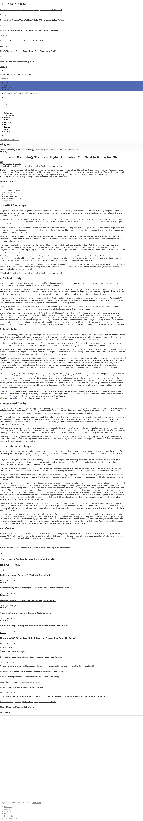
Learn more (4, 788)
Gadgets (7, 127)
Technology (8, 113)
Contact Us (7, 89)
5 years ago (12, 580)
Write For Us (7, 87)
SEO (5, 747)
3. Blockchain (8, 194)
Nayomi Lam (7, 164)
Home (2, 149)
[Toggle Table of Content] (1, 186)
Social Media (8, 749)
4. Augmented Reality (11, 196)
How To (6, 124)
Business (7, 117)
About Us (7, 83)
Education (7, 736)
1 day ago (3, 15)
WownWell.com (10, 792)
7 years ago (12, 606)
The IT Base (36, 803)
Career (6, 732)
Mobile (6, 120)
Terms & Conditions (10, 818)
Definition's (8, 734)
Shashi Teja (4, 580)
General (6, 741)
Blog (5, 85)
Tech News (11, 115)
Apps (6, 129)
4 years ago (17, 164)
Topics (6, 755)
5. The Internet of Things (12, 198)
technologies (102, 503)
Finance (6, 738)
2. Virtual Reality (10, 192)
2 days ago (3, 25)
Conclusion (8, 201)
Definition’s (8, 122)
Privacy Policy (9, 816)
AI (5, 726)
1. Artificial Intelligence (12, 190)
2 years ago (12, 593)
